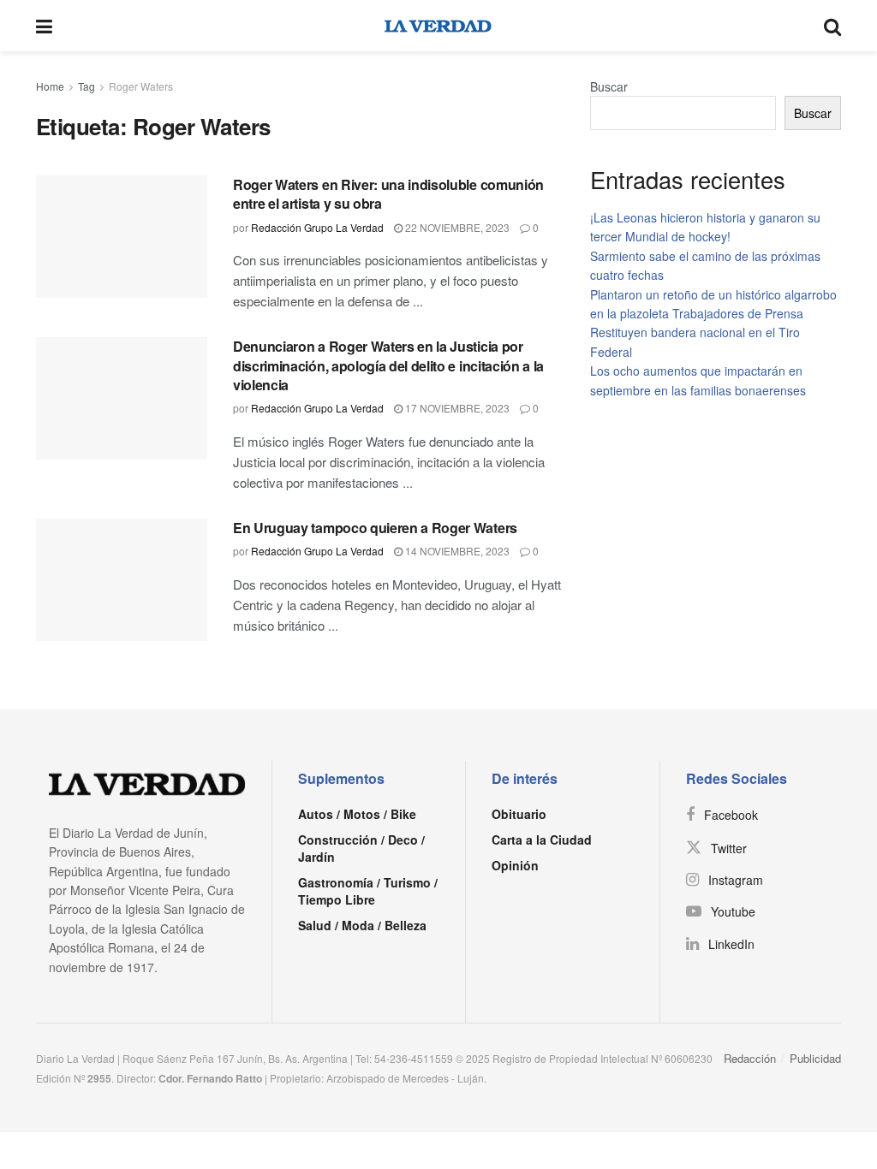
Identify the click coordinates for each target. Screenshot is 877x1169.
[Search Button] (832, 25)
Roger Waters (141, 86)
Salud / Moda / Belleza (362, 925)
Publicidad (815, 1058)
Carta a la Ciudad (542, 839)
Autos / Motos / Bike (357, 813)
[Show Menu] (44, 25)
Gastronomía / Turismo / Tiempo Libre (368, 891)
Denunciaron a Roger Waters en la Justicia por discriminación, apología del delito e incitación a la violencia (388, 365)
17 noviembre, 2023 (456, 408)
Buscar (609, 86)
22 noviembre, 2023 (456, 227)
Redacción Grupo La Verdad (317, 227)
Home (50, 86)
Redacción (750, 1058)
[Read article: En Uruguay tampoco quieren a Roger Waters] (121, 580)
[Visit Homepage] (438, 25)
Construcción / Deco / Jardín (361, 848)
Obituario (519, 813)
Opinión (515, 865)
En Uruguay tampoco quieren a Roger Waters (375, 527)
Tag (86, 86)
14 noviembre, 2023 (456, 550)
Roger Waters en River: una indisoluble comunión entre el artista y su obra (388, 194)
